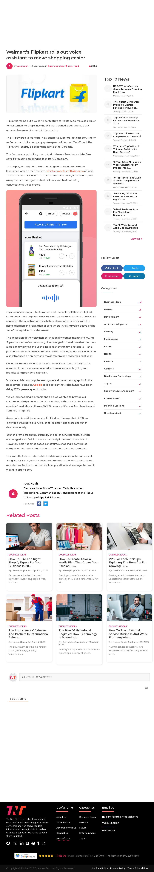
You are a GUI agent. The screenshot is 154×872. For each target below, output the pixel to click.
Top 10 (82, 838)
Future (82, 827)
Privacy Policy (117, 868)
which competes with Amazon (65, 171)
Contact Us (62, 833)
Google (37, 384)
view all (135, 238)
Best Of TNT (63, 838)
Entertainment (87, 833)
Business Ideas (56, 66)
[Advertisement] (77, 33)
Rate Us (61, 855)
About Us (61, 817)
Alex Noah (22, 66)
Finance (83, 822)
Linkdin (135, 276)
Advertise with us (66, 827)
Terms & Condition (137, 868)
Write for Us (63, 822)
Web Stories (109, 830)
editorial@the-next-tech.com (122, 816)
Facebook (113, 268)
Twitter (135, 268)
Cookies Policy (100, 868)
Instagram (113, 276)
